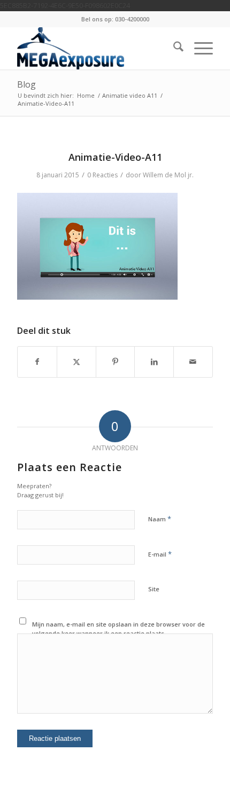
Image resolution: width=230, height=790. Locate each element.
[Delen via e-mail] (193, 362)
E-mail (160, 554)
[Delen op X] (76, 362)
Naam (159, 518)
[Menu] (198, 48)
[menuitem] (173, 48)
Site (153, 589)
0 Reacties (102, 174)
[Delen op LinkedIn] (154, 362)
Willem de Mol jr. (168, 174)
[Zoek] (173, 48)
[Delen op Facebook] (37, 362)
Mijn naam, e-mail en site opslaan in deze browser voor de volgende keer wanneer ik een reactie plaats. (118, 628)
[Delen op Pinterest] (115, 362)
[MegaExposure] (95, 48)
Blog (26, 84)
